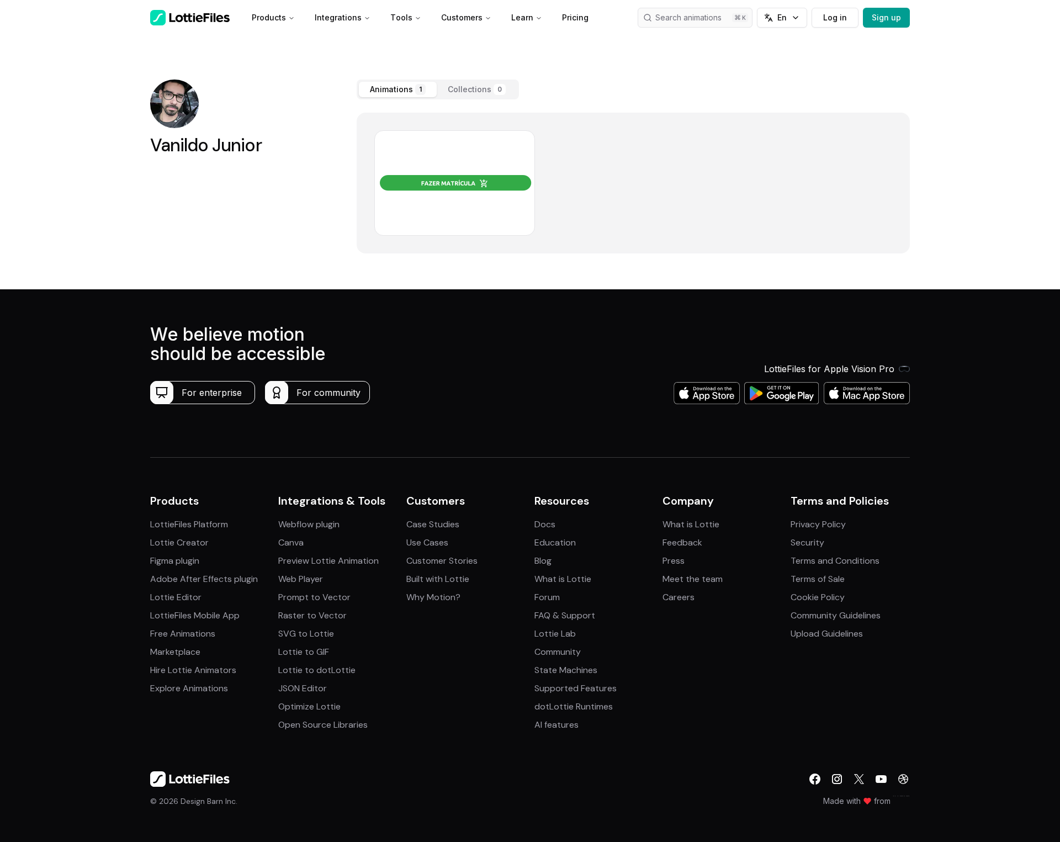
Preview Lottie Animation (328, 560)
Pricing (575, 17)
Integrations (338, 17)
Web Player (300, 579)
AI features (556, 724)
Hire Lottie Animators (193, 670)
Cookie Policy (818, 597)
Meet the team (692, 579)
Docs (544, 524)
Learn (522, 17)
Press (673, 560)
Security (807, 542)
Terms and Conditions (835, 560)
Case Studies (432, 524)
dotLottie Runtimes (573, 706)
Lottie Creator (179, 542)
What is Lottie (562, 579)
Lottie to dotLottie (317, 670)
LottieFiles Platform (189, 524)
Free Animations (182, 633)
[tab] (398, 89)
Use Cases (427, 542)
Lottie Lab (555, 633)
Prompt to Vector (314, 597)
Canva (291, 542)
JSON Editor (302, 688)
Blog (543, 560)
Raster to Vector (312, 615)
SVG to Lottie (306, 633)
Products (269, 17)
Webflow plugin (309, 524)
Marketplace (175, 652)
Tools (401, 17)
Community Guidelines (836, 615)
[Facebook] (815, 779)
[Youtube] (881, 779)
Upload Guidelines (827, 633)
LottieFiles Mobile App (195, 615)
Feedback (682, 542)
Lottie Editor (176, 597)
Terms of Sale (818, 579)
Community (557, 652)
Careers (678, 597)
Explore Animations (189, 688)
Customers (462, 17)
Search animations (688, 17)
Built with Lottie (437, 579)
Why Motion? (433, 597)
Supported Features (575, 688)
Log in (835, 17)
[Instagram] (837, 779)
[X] (859, 779)
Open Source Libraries (323, 724)
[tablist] (438, 89)
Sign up (886, 17)
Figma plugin (174, 560)
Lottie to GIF (303, 652)
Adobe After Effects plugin (204, 579)
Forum (547, 597)
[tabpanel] (633, 183)
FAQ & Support (564, 615)
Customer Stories (442, 560)
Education (555, 542)
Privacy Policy (818, 524)
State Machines (565, 670)
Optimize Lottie (309, 706)
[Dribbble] (903, 779)
